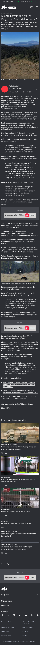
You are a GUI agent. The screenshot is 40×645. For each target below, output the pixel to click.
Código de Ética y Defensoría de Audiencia (30, 622)
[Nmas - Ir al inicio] (4, 7)
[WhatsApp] (32, 615)
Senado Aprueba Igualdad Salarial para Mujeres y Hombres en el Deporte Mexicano (20, 391)
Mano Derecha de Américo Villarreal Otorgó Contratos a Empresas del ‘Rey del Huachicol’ (18, 448)
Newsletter (5, 605)
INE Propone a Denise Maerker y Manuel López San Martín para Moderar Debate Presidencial (19, 384)
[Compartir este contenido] (37, 89)
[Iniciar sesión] (31, 7)
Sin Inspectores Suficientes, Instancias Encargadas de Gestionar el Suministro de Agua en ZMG (17, 548)
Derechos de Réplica (6, 622)
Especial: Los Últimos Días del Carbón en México (16, 523)
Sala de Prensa (5, 631)
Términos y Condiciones (7, 627)
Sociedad (4, 521)
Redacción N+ (15, 86)
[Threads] (38, 615)
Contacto (24, 635)
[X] (8, 615)
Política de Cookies (6, 635)
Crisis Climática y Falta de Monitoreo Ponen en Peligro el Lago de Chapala (18, 535)
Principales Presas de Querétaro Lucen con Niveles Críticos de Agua (19, 134)
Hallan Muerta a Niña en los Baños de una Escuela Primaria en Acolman (19, 397)
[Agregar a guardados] (33, 89)
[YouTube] (26, 615)
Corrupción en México (9, 444)
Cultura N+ (25, 631)
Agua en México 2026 (9, 531)
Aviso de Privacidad (27, 627)
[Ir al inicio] (20, 589)
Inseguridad (5, 477)
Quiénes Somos (6, 601)
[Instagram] (14, 615)
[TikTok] (20, 615)
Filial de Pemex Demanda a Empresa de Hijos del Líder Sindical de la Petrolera (18, 480)
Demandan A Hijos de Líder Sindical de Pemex (15, 511)
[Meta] (2, 615)
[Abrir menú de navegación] (36, 7)
